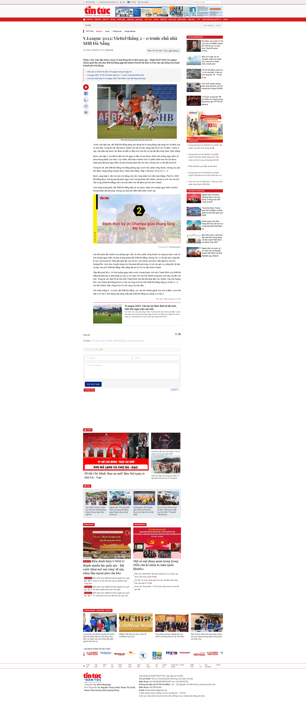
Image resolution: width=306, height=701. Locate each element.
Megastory (87, 561)
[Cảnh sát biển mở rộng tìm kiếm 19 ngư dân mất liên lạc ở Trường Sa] (165, 464)
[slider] (127, 236)
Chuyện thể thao (130, 31)
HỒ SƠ (156, 19)
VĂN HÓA (130, 19)
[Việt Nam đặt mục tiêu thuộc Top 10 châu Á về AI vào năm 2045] (165, 441)
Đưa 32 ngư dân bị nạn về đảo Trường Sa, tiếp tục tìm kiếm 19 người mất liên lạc (167, 511)
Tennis (107, 31)
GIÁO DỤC (139, 19)
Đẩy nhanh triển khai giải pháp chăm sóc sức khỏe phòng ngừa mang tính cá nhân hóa (206, 636)
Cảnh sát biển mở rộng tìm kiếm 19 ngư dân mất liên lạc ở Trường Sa (165, 477)
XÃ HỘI (112, 19)
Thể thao (89, 31)
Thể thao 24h (117, 31)
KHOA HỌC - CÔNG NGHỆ (177, 19)
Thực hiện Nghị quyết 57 (211, 19)
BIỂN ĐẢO (191, 19)
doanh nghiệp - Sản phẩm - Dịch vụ (97, 610)
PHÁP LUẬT (121, 19)
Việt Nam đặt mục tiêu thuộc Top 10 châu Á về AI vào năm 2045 (165, 452)
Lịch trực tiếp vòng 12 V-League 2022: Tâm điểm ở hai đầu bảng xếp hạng (116, 78)
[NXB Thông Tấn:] (129, 656)
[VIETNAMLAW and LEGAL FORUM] (104, 654)
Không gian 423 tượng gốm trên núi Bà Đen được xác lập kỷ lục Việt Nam (143, 511)
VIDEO (225, 19)
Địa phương (208, 666)
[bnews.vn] (143, 656)
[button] (178, 498)
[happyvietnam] (115, 653)
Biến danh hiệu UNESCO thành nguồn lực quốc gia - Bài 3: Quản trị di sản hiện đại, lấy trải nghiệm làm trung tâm (107, 581)
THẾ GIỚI (97, 19)
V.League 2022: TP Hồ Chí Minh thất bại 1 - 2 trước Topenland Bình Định (115, 75)
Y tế (198, 19)
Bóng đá (99, 31)
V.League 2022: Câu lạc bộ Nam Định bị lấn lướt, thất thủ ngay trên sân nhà (151, 307)
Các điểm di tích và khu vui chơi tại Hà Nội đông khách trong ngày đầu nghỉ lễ (96, 511)
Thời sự (89, 19)
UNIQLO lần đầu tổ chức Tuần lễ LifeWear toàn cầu (132, 635)
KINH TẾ (106, 19)
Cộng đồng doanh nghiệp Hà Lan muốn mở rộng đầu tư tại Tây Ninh (170, 635)
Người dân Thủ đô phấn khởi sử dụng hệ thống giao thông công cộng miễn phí (119, 511)
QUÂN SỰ (163, 19)
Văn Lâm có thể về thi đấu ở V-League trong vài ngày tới (109, 72)
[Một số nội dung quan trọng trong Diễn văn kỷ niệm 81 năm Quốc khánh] (157, 543)
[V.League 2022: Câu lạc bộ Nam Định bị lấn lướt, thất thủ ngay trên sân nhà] (107, 314)
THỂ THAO (148, 19)
